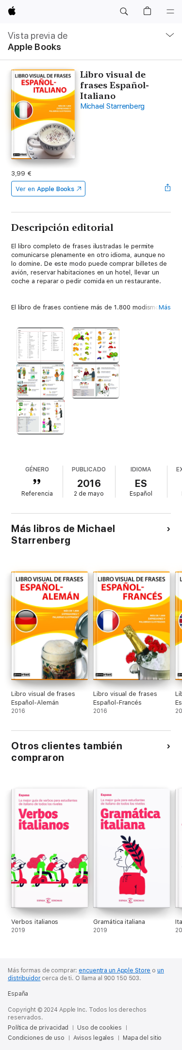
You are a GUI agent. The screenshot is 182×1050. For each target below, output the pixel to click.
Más (165, 307)
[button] (123, 11)
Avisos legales (93, 1037)
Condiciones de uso (36, 1037)
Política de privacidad (38, 1027)
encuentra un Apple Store (114, 970)
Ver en (45, 189)
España (18, 993)
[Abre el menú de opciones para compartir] (168, 189)
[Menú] (170, 11)
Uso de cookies (99, 1027)
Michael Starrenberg (112, 106)
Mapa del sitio (142, 1037)
